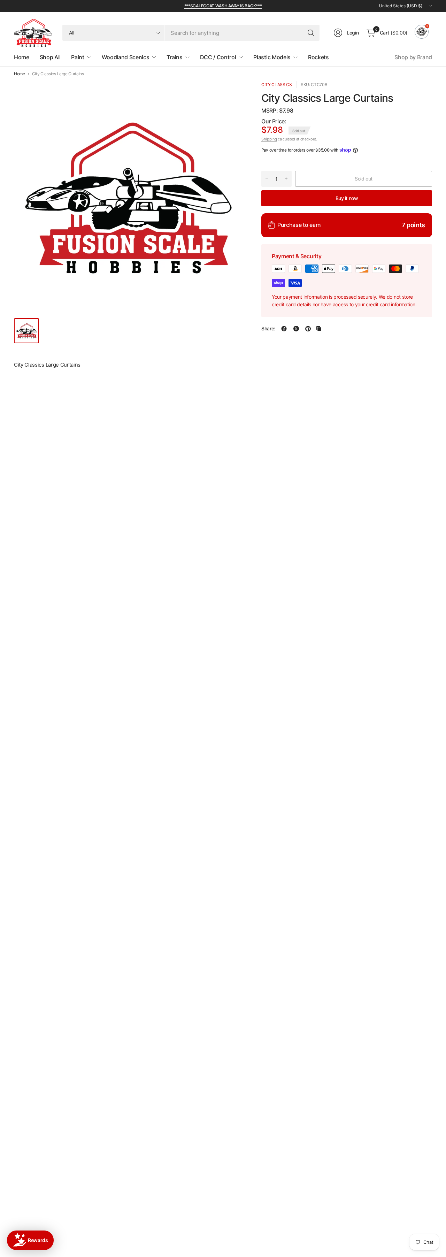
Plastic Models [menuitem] (272, 57)
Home (19, 74)
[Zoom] (230, 94)
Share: (268, 328)
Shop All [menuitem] (50, 57)
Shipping (269, 139)
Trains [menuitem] (174, 57)
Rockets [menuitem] (318, 57)
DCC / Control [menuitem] (218, 57)
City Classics (276, 84)
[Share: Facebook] (284, 328)
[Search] (311, 33)
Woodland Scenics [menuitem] (125, 57)
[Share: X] (296, 328)
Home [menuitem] (21, 57)
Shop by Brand (413, 57)
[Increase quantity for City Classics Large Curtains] (286, 179)
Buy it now (347, 198)
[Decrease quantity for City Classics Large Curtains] (267, 179)
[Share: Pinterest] (308, 328)
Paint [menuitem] (77, 57)
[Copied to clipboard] (318, 328)
